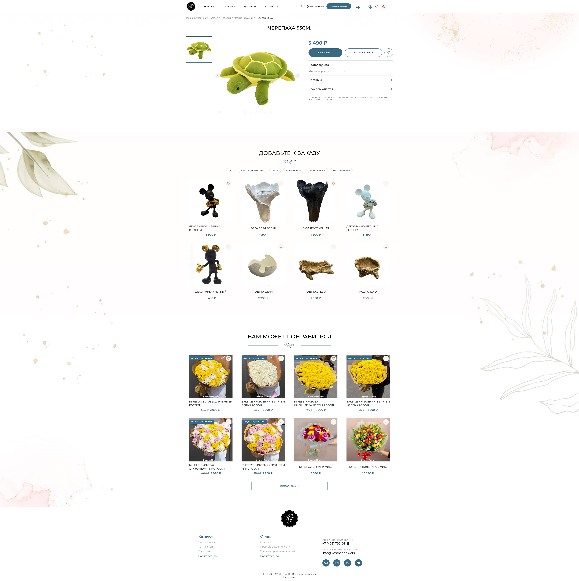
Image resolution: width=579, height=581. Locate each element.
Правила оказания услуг (275, 546)
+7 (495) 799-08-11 (314, 6)
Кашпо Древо (316, 291)
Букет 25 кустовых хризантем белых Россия (263, 403)
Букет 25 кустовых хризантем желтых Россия (368, 403)
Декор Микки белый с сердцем (362, 228)
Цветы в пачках (208, 542)
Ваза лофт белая (263, 228)
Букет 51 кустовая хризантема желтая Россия (314, 403)
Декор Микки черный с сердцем (206, 228)
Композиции (206, 546)
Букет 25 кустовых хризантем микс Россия (263, 467)
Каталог (209, 6)
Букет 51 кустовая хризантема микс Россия (207, 467)
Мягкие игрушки (243, 18)
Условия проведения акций (277, 551)
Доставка (250, 6)
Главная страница (196, 18)
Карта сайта (289, 577)
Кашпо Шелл (263, 291)
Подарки (226, 18)
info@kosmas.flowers (338, 552)
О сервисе (229, 6)
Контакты (271, 6)
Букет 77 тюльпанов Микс (368, 467)
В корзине (204, 551)
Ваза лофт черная (315, 228)
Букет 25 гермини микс (315, 467)
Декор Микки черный (210, 291)
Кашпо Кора (368, 291)
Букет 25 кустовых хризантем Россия (210, 403)
